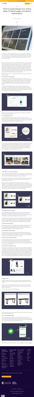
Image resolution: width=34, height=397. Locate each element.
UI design (11, 355)
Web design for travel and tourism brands (20, 357)
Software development (4, 360)
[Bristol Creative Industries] (14, 383)
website (22, 342)
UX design (11, 357)
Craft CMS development (12, 366)
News (28, 358)
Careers (28, 360)
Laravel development (4, 356)
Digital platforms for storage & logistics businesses (20, 353)
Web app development (4, 353)
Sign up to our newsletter (6, 376)
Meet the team (28, 354)
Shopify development (12, 363)
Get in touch (27, 3)
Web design (12, 358)
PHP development (4, 363)
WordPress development (12, 361)
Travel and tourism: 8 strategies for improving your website (20, 362)
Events (28, 355)
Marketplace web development (5, 367)
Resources (29, 357)
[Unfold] (4, 3)
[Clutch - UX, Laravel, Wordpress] (6, 383)
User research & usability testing (12, 353)
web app (30, 342)
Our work (28, 351)
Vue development (5, 358)
